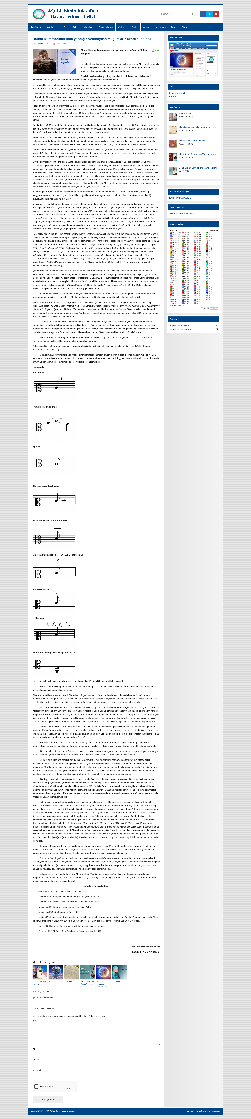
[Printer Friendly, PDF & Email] (155, 50)
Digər (173, 27)
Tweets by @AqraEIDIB (180, 198)
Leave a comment (44, 998)
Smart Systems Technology (208, 1111)
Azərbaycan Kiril (178, 93)
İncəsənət (61, 44)
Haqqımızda (160, 27)
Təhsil (75, 27)
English (173, 96)
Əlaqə (184, 27)
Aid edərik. (53, 981)
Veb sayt (37, 1070)
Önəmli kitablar (106, 27)
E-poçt (36, 1059)
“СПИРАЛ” (68, 981)
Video (135, 27)
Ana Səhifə (36, 27)
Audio (146, 27)
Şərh (35, 1020)
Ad (35, 1049)
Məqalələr (88, 27)
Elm (65, 27)
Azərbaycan (52, 27)
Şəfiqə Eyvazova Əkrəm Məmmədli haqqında (87, 984)
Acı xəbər (116, 981)
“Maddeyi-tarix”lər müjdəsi (39, 982)
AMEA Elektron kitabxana (181, 213)
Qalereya (122, 27)
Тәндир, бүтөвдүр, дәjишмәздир (101, 984)
